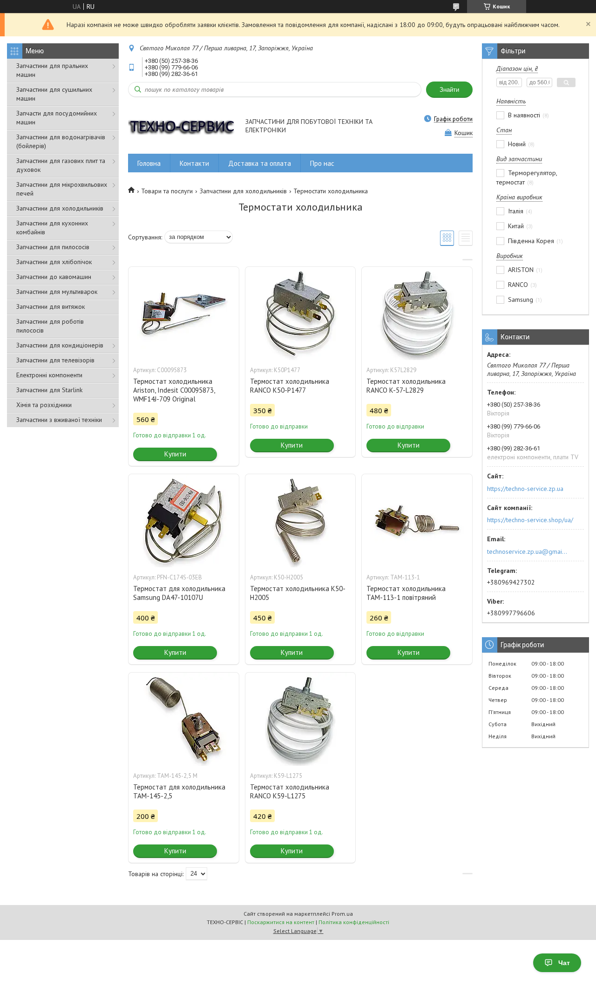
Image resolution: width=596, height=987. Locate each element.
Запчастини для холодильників (59, 208)
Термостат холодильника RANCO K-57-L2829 (406, 386)
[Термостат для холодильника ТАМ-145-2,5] (183, 719)
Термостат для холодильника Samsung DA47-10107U (179, 593)
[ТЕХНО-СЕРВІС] (182, 126)
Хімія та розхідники (44, 405)
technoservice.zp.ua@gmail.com (528, 551)
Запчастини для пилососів (52, 247)
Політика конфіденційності (353, 922)
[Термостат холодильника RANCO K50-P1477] (300, 313)
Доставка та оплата (259, 163)
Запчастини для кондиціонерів (59, 345)
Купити (175, 453)
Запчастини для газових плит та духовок (60, 165)
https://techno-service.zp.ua (525, 488)
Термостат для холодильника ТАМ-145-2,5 (179, 791)
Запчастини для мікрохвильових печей (61, 188)
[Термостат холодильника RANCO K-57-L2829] (417, 313)
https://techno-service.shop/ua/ (530, 520)
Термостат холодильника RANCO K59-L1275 (289, 791)
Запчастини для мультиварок (56, 291)
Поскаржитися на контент (280, 922)
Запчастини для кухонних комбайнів (52, 227)
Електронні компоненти (49, 375)
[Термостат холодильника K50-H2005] (300, 520)
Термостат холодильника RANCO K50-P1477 (289, 386)
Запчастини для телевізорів (55, 360)
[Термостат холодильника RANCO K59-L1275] (300, 719)
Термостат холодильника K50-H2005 (297, 593)
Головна (149, 163)
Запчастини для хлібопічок (54, 262)
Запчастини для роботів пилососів (50, 325)
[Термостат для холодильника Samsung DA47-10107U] (183, 520)
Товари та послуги (167, 191)
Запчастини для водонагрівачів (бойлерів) (60, 141)
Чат (564, 963)
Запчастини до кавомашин (53, 276)
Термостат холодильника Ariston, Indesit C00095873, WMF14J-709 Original (174, 390)
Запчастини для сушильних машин (54, 93)
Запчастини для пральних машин (52, 70)
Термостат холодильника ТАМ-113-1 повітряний (406, 593)
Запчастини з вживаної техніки (59, 419)
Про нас (322, 163)
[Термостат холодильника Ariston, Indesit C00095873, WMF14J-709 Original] (183, 313)
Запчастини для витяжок (50, 306)
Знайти (449, 89)
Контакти (194, 163)
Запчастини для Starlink (49, 390)
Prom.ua (342, 913)
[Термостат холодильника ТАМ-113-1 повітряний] (417, 520)
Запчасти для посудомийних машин (56, 117)
